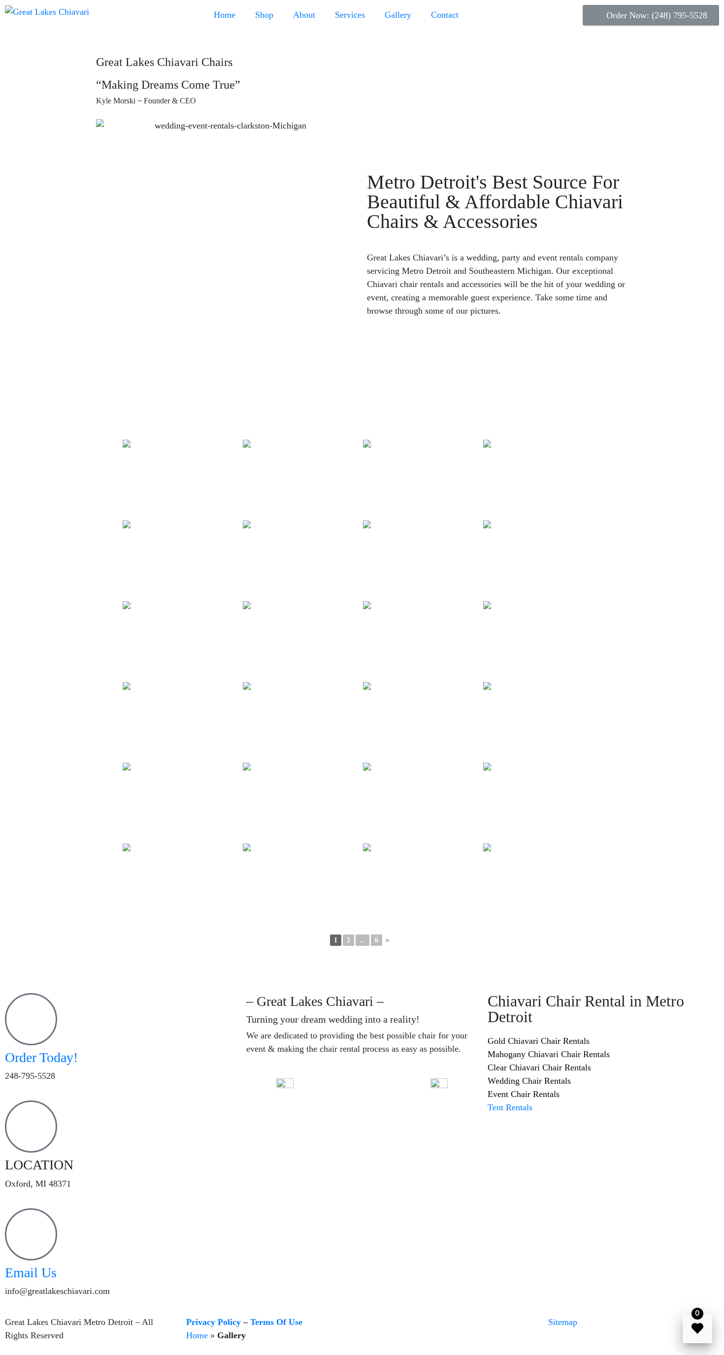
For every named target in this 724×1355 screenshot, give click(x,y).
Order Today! (41, 1057)
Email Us (31, 1272)
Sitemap (562, 1322)
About (304, 15)
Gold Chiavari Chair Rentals (539, 1041)
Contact (445, 15)
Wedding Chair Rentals (529, 1081)
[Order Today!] (31, 1019)
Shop (264, 15)
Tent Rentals (510, 1107)
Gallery (398, 15)
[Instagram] (368, 1090)
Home (224, 15)
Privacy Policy (213, 1322)
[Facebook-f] (341, 1090)
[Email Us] (31, 1234)
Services (350, 15)
